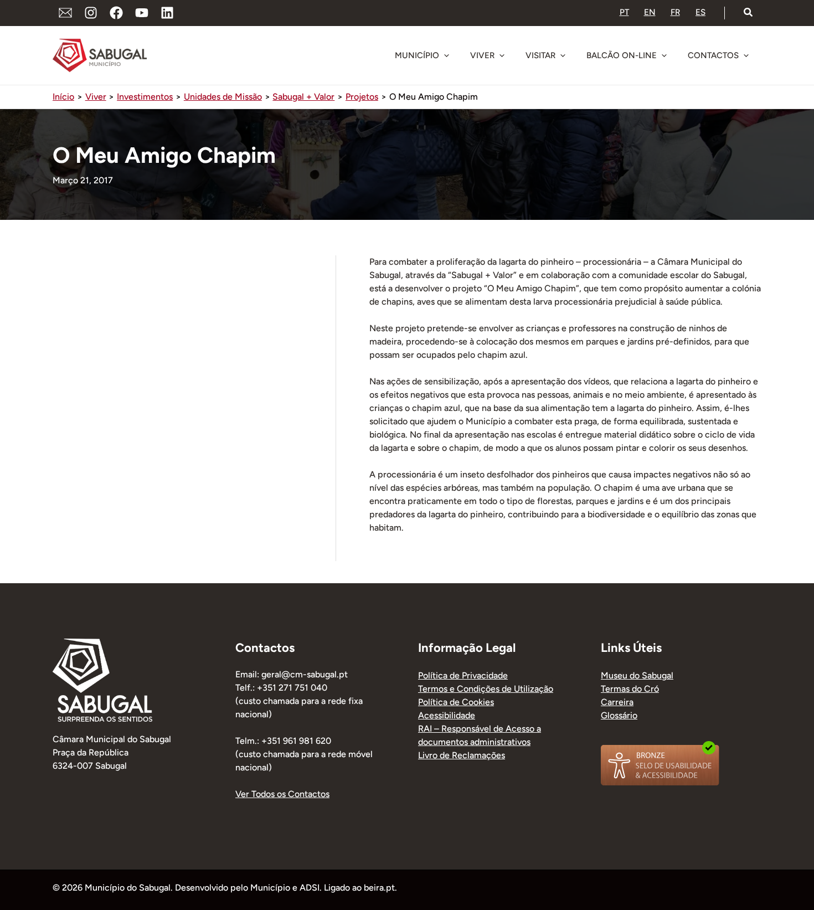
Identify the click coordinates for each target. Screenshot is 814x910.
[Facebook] (116, 12)
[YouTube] (141, 12)
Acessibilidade (446, 715)
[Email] (65, 12)
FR (675, 12)
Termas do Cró (630, 688)
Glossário (619, 715)
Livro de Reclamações (461, 755)
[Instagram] (91, 12)
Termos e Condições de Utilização (485, 688)
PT (624, 12)
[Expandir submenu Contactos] (746, 55)
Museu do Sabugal (637, 675)
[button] (748, 12)
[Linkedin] (167, 12)
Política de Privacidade (463, 675)
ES (700, 12)
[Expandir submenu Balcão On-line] (664, 55)
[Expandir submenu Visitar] (562, 55)
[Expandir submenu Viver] (501, 55)
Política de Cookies (456, 702)
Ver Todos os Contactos (282, 794)
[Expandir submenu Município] (446, 55)
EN (650, 12)
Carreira (617, 702)
